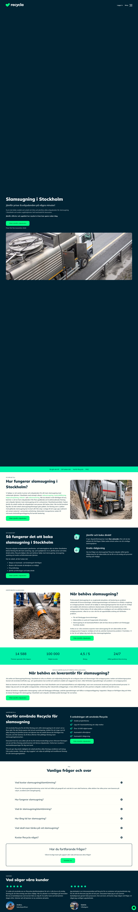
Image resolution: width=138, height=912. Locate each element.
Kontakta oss (68, 860)
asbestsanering (34, 497)
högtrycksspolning (12, 497)
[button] (128, 5)
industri (22, 497)
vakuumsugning (47, 495)
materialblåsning (60, 495)
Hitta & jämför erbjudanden (17, 223)
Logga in (120, 5)
